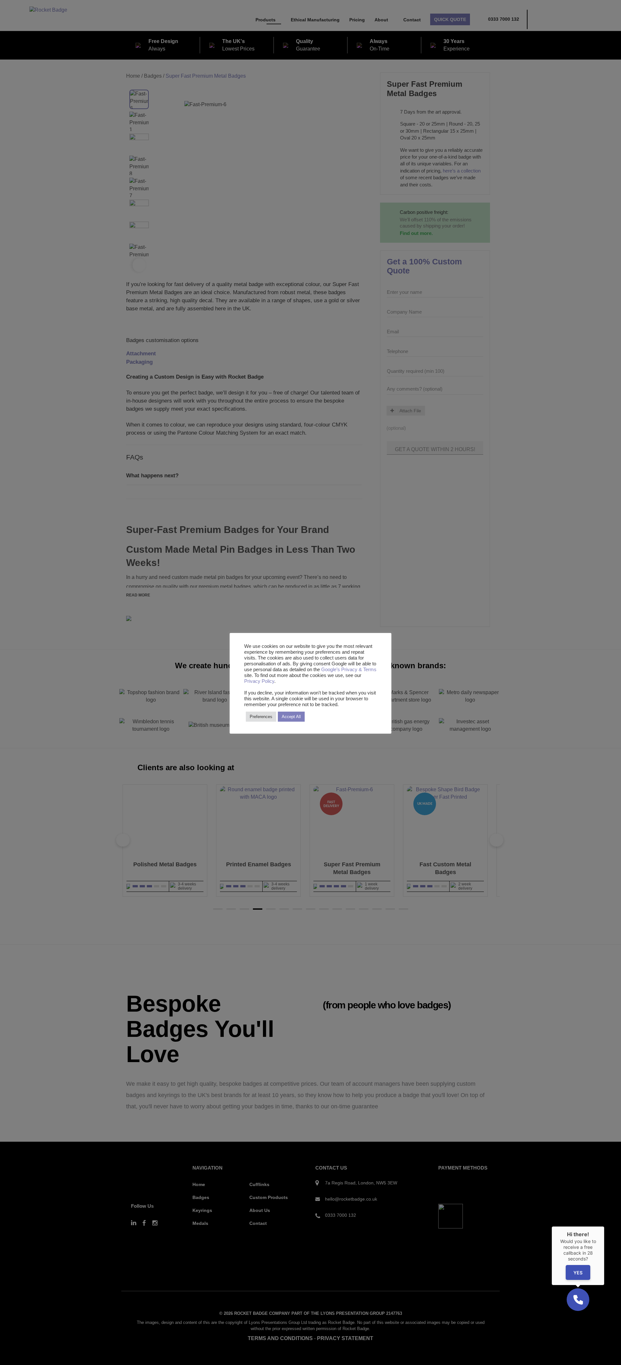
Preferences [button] (261, 716)
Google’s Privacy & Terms (348, 669)
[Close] (604, 1226)
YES (578, 1272)
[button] (578, 1299)
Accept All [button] (291, 716)
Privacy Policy (259, 681)
